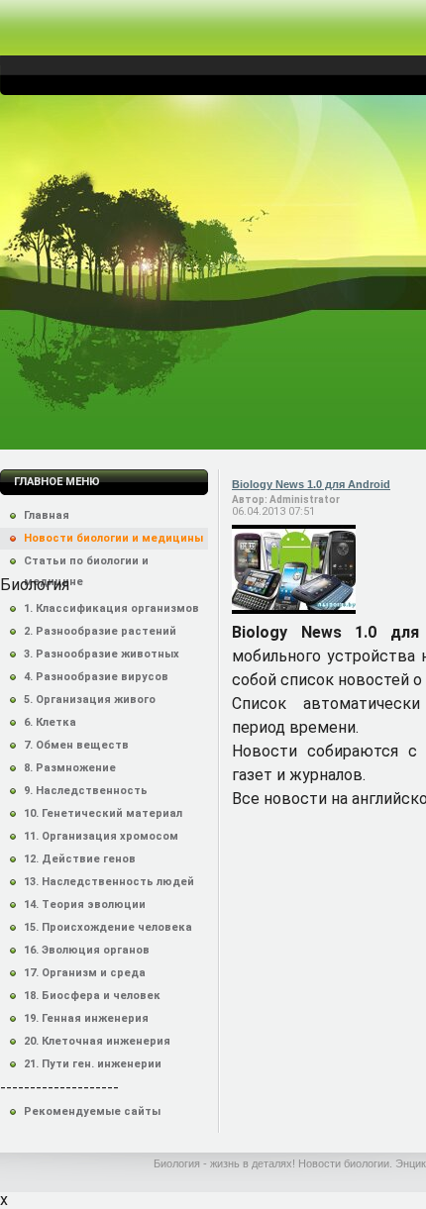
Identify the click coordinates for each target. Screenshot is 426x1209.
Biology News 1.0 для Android (311, 484)
